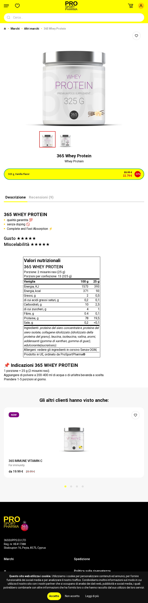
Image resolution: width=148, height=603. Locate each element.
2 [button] (71, 486)
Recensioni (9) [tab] (41, 197)
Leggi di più (92, 596)
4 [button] (83, 486)
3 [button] (77, 486)
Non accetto (72, 596)
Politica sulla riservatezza (92, 571)
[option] (74, 79)
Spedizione (82, 559)
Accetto (54, 596)
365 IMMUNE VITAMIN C (25, 461)
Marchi (15, 28)
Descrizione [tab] (15, 197)
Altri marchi (32, 28)
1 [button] (65, 486)
